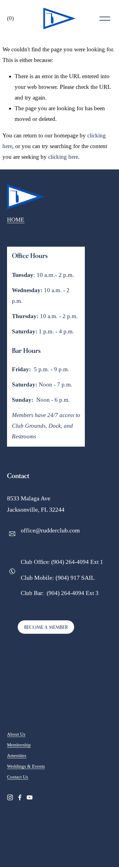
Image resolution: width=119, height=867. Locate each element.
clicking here (63, 157)
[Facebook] (20, 797)
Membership (19, 744)
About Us (16, 734)
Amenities (16, 755)
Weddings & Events (26, 766)
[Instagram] (10, 797)
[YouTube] (30, 797)
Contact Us (17, 776)
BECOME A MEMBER (46, 627)
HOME (15, 219)
